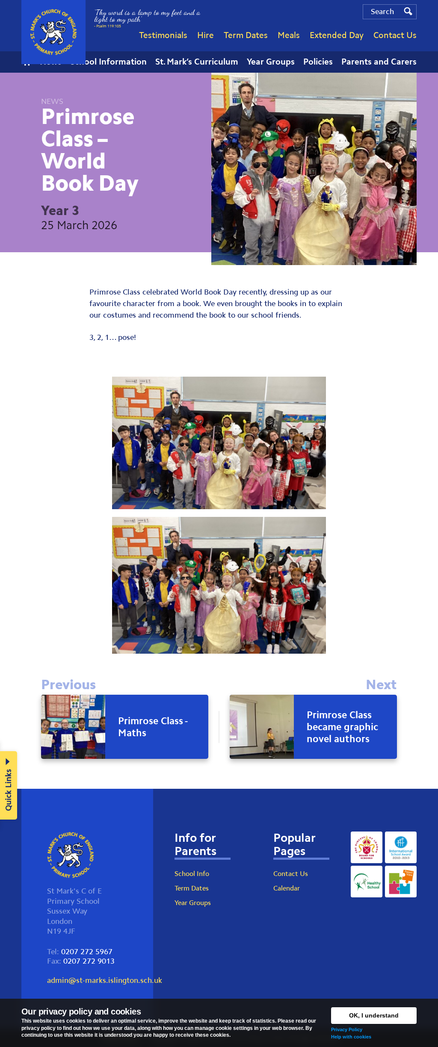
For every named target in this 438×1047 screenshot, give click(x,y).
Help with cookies (351, 1036)
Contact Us (290, 874)
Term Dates (192, 888)
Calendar (286, 888)
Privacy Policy (346, 1029)
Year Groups (193, 903)
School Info (192, 874)
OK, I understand (374, 1015)
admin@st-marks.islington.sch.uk (104, 980)
